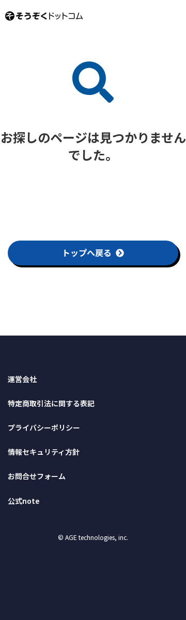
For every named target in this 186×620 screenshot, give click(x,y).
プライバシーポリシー (44, 427)
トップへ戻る (87, 252)
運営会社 (22, 379)
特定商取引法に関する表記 (51, 403)
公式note (23, 501)
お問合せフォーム (37, 476)
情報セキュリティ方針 (44, 452)
